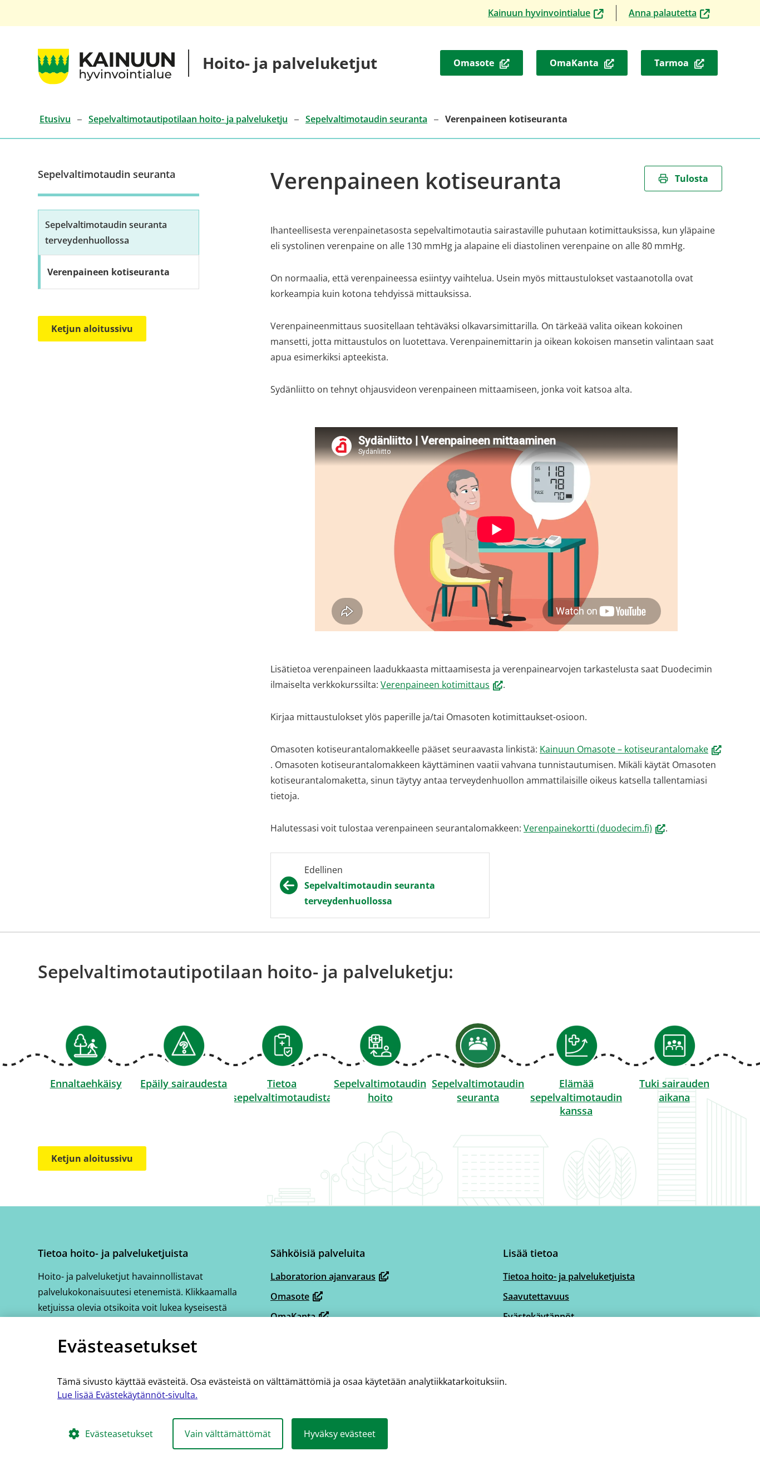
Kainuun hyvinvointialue (548, 13)
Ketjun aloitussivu (92, 329)
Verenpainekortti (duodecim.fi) (594, 828)
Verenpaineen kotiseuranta (108, 272)
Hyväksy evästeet (340, 1434)
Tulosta (691, 178)
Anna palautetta (671, 13)
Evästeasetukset (119, 1434)
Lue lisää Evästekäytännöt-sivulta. (127, 1395)
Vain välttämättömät (228, 1434)
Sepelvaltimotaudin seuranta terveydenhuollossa (106, 232)
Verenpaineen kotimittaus (442, 684)
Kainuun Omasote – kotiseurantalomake (631, 749)
